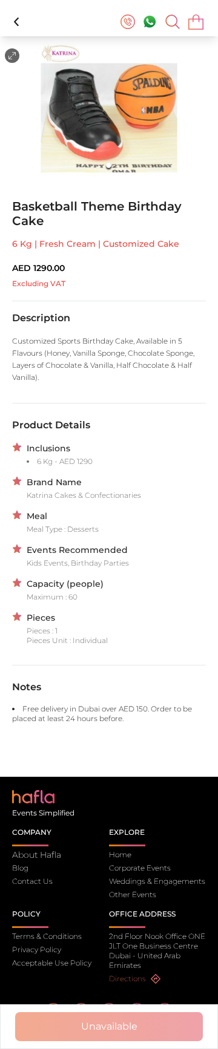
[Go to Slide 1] (109, 165)
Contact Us (32, 881)
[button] (109, 112)
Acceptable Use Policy (51, 962)
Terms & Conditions (47, 936)
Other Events (132, 894)
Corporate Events (140, 867)
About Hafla (36, 854)
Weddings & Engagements (157, 881)
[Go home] (33, 796)
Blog (20, 867)
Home (120, 854)
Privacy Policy (36, 949)
